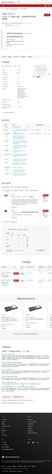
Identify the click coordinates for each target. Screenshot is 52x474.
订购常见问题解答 (5, 449)
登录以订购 (45, 195)
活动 (3, 428)
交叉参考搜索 (30, 423)
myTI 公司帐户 (4, 444)
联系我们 (29, 419)
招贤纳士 (3, 421)
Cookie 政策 (8, 466)
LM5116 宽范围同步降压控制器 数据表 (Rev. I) (16, 23)
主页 (3, 8)
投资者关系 (4, 430)
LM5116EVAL (15, 212)
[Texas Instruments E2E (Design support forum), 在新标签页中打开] (33, 443)
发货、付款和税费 (5, 447)
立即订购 (47, 14)
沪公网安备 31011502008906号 (17, 471)
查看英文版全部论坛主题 (18, 396)
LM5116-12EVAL (16, 197)
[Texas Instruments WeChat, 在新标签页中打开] (28, 443)
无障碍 (3, 466)
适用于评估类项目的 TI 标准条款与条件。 (10, 221)
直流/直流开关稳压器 (14, 8)
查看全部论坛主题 (6, 396)
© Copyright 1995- (6, 468)
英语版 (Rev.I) (10, 25)
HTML (30, 23)
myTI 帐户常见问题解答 (32, 432)
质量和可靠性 (30, 430)
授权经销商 (11, 449)
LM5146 (8, 39)
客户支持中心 (30, 426)
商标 (29, 466)
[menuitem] (45, 5)
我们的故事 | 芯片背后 (6, 426)
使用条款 (31, 400)
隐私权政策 (14, 466)
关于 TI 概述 (4, 419)
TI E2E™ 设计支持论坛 (32, 421)
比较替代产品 (29, 33)
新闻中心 (3, 423)
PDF (27, 23)
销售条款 (20, 466)
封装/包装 (30, 428)
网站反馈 (33, 466)
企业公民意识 (4, 435)
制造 (3, 432)
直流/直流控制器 (23, 8)
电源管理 (7, 8)
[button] (3, 5)
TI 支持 (23, 403)
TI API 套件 (4, 442)
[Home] (8, 2)
